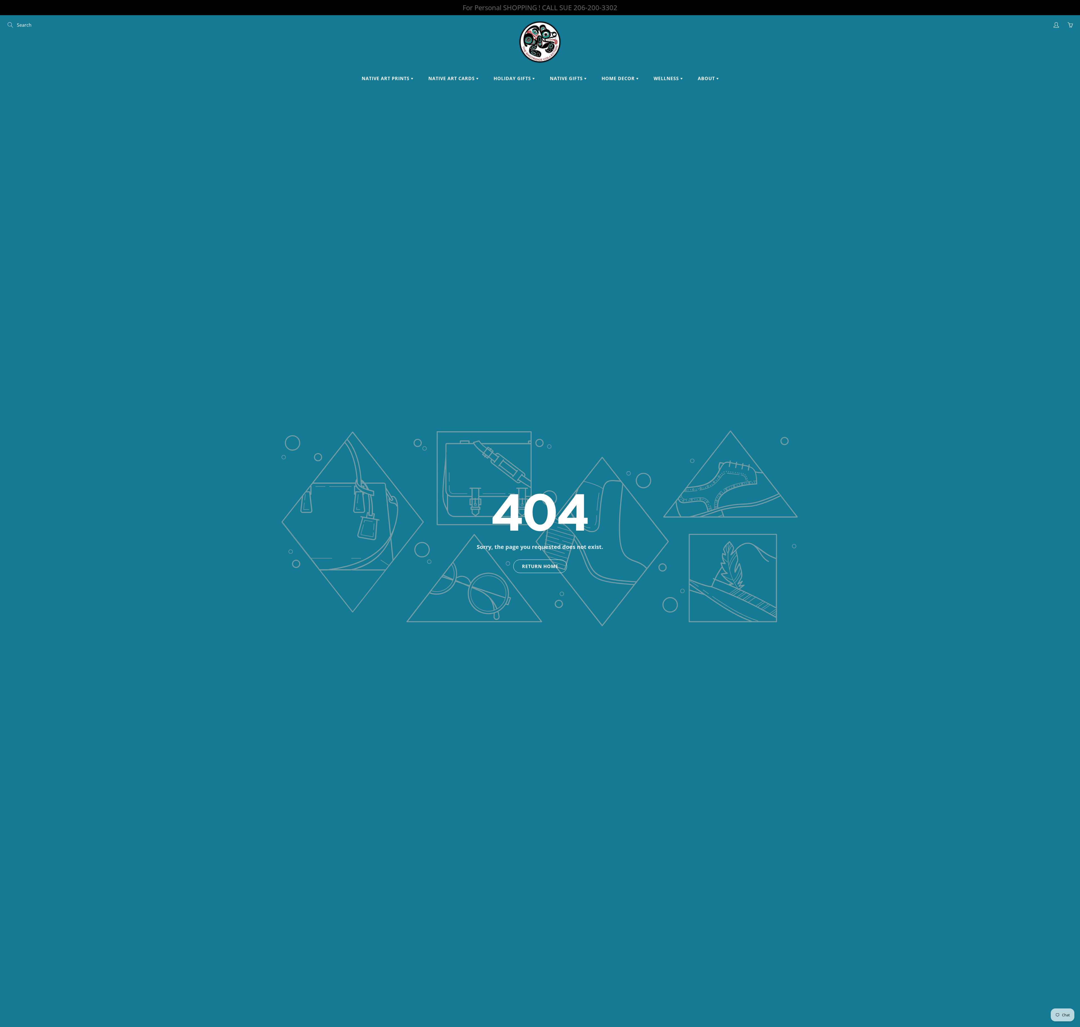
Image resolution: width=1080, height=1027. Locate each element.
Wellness (667, 78)
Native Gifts (567, 78)
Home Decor (619, 78)
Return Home (540, 566)
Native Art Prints (386, 78)
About (707, 78)
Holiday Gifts (513, 78)
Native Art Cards (452, 78)
